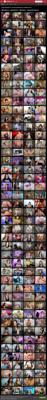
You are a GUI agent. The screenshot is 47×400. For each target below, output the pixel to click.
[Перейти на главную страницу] (9, 1)
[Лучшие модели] (16, 1)
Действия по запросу (33, 10)
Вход (44, 1)
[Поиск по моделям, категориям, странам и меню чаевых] (45, 4)
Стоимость (6, 10)
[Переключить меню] (1, 1)
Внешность (15, 10)
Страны (23, 10)
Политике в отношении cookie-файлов (9, 398)
